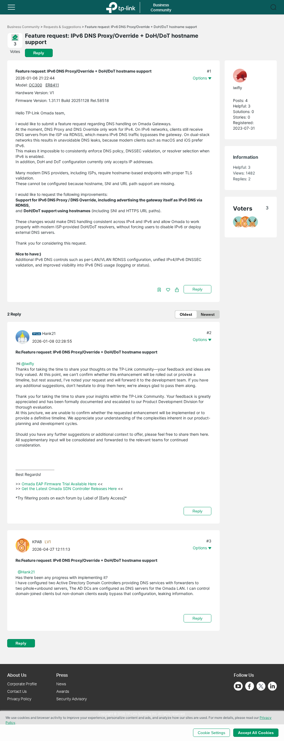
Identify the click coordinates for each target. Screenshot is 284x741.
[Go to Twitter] (261, 687)
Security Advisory (71, 698)
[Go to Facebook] (249, 686)
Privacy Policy (19, 698)
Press (62, 675)
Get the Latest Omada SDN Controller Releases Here (69, 488)
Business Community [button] (161, 7)
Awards (62, 691)
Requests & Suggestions (62, 27)
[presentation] (22, 337)
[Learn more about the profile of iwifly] (248, 76)
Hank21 (49, 333)
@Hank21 (26, 572)
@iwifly (27, 363)
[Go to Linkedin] (272, 686)
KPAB (37, 541)
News (61, 683)
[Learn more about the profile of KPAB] (24, 545)
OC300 (35, 85)
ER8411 (52, 85)
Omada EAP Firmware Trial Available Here (59, 483)
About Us (16, 675)
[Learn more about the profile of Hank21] (24, 336)
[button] (11, 7)
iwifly (237, 87)
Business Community (23, 27)
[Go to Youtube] (238, 686)
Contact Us (17, 691)
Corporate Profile (22, 683)
